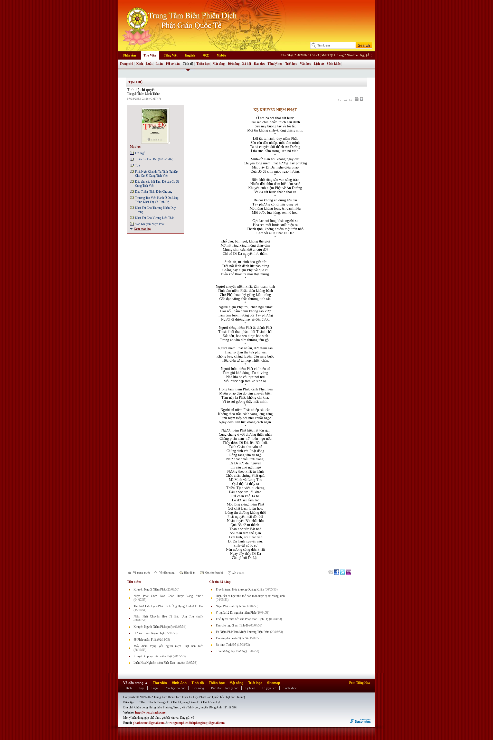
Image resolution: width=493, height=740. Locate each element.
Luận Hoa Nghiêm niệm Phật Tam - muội (159, 662)
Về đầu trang (166, 572)
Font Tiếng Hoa (359, 683)
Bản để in (189, 572)
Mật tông (219, 63)
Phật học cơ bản (175, 688)
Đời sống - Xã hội (239, 63)
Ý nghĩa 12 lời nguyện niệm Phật (236, 612)
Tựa (137, 165)
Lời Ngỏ (140, 153)
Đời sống (198, 688)
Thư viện (160, 683)
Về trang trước (141, 572)
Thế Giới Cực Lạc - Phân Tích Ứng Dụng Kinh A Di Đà (168, 606)
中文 (206, 55)
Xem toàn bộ (142, 229)
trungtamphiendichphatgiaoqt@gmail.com (196, 723)
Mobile (221, 55)
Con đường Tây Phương (230, 651)
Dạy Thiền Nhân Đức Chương (153, 191)
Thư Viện (150, 55)
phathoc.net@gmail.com (149, 723)
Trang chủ (126, 63)
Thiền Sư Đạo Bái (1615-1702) (154, 159)
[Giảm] (357, 99)
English (190, 55)
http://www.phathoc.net (150, 712)
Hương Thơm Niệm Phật (149, 633)
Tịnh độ (188, 63)
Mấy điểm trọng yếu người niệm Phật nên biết (168, 646)
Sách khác (333, 63)
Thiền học (203, 63)
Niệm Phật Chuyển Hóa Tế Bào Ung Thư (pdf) (168, 616)
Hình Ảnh (179, 683)
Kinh (139, 63)
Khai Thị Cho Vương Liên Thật (154, 218)
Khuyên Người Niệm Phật (150, 589)
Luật (149, 63)
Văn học (305, 63)
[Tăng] (361, 99)
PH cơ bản (173, 63)
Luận (159, 63)
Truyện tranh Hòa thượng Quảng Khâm (240, 589)
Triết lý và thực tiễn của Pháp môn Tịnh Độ (242, 619)
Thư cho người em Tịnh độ (232, 625)
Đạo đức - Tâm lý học (268, 63)
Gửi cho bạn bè (213, 572)
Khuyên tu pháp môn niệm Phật (153, 656)
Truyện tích (269, 688)
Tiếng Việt (170, 55)
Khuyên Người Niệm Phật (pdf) (153, 627)
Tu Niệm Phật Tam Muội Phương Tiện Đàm (242, 632)
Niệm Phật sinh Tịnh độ (230, 606)
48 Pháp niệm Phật (145, 639)
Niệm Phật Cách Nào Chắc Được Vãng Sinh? (168, 596)
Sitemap (273, 683)
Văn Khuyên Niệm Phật (149, 224)
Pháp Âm (129, 55)
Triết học (291, 63)
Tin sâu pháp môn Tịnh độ (232, 638)
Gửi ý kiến (237, 572)
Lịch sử (319, 63)
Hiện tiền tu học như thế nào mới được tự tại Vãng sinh (250, 596)
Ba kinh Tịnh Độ (226, 645)
